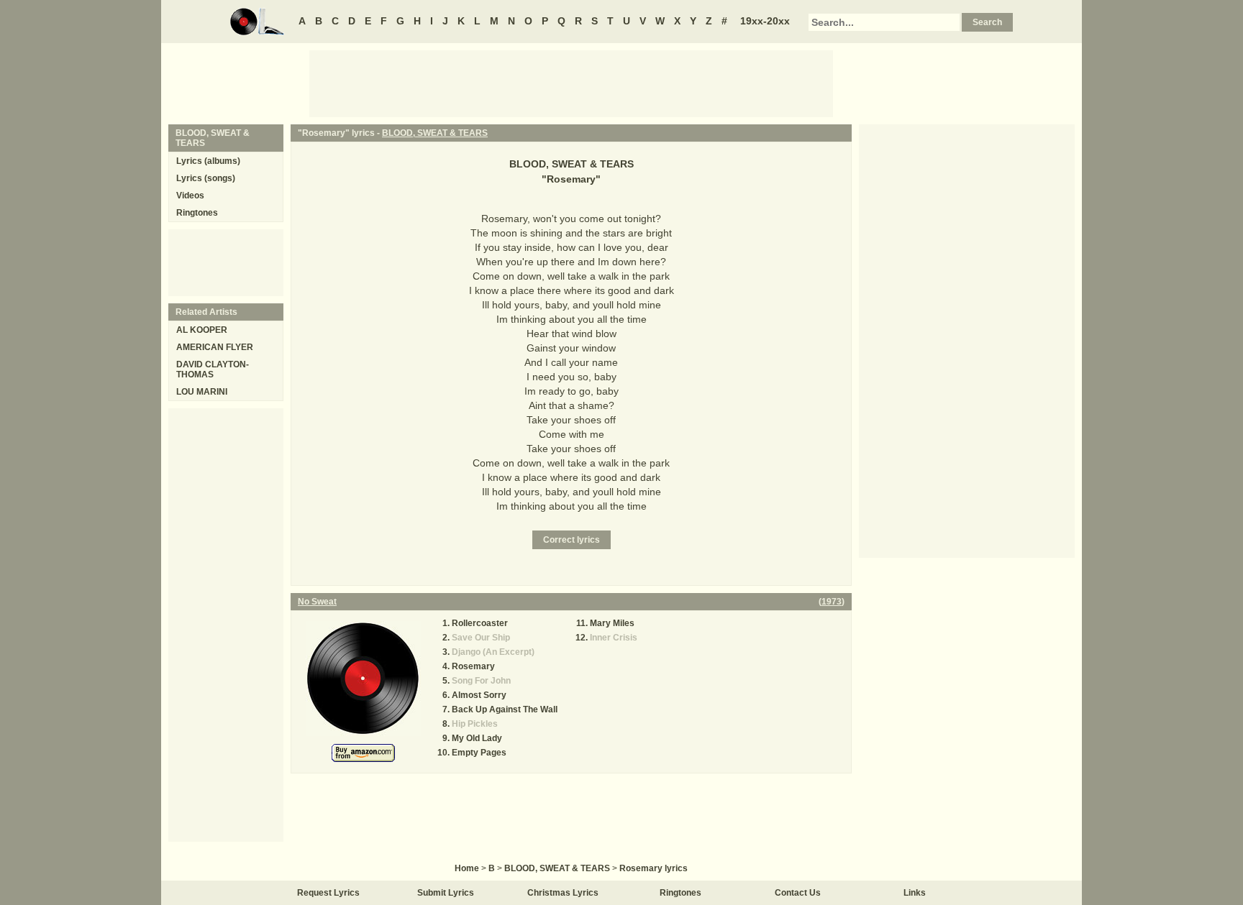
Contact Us (798, 893)
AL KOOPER (201, 330)
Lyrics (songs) (205, 178)
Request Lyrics (328, 893)
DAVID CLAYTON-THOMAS (212, 369)
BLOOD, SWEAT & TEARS (435, 133)
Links (914, 893)
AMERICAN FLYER (214, 347)
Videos (190, 195)
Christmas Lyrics (562, 893)
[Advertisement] (571, 82)
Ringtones (197, 213)
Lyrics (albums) (208, 161)
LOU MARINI (201, 392)
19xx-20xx (765, 21)
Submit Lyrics (445, 893)
